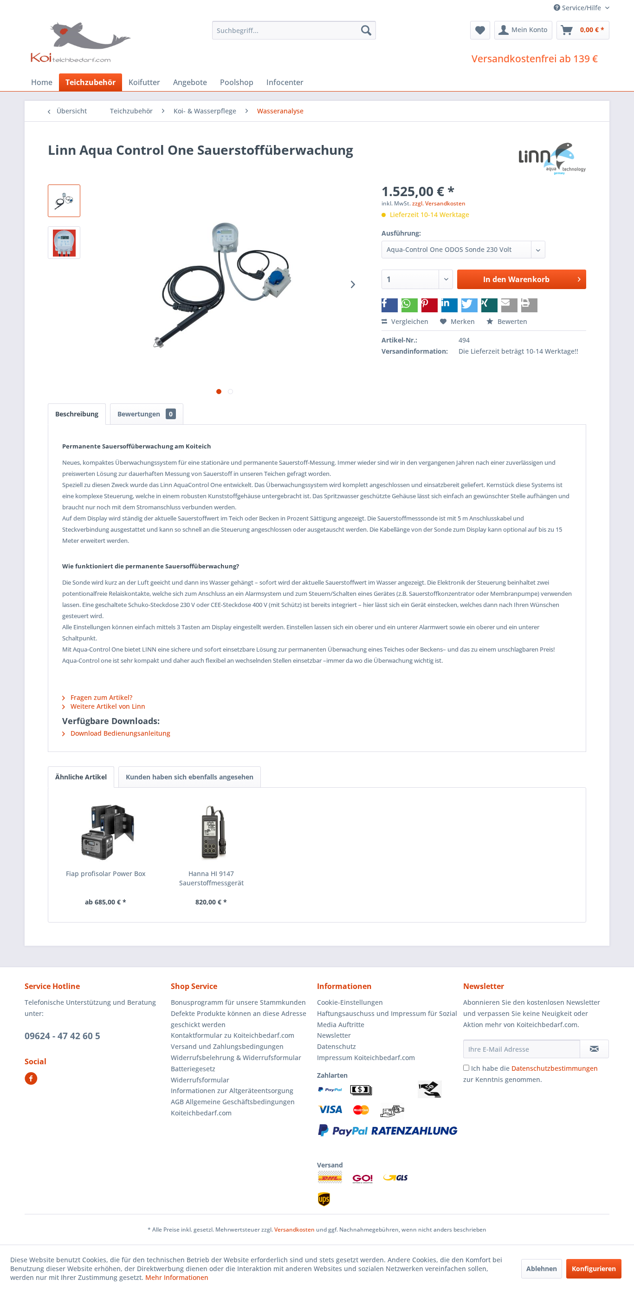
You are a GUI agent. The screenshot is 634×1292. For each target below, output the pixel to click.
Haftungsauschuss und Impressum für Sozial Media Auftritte (387, 1019)
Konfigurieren (594, 1268)
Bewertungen (145, 413)
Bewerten (511, 321)
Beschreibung (76, 413)
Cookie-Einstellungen (350, 1002)
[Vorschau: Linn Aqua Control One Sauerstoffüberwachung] (64, 201)
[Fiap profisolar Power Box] (106, 831)
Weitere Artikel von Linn (107, 706)
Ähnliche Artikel (81, 776)
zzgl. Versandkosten (439, 203)
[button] (390, 305)
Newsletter (334, 1035)
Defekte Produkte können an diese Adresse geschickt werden (238, 1019)
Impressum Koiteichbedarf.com (366, 1057)
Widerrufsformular (200, 1079)
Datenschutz (336, 1046)
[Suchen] (366, 30)
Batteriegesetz (193, 1068)
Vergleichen (408, 321)
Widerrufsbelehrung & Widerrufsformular (236, 1057)
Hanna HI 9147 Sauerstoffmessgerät (211, 878)
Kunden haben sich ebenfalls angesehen (189, 776)
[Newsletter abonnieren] (594, 1049)
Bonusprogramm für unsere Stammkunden (238, 1002)
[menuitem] (294, 30)
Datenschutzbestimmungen (554, 1068)
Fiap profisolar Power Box (106, 873)
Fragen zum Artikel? (100, 697)
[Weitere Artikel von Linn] (552, 159)
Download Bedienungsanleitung (119, 733)
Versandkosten (294, 1229)
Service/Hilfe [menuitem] (581, 7)
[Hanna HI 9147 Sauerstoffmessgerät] (212, 831)
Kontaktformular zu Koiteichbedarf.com (232, 1035)
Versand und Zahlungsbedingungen (227, 1046)
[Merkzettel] (480, 30)
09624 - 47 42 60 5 (62, 1036)
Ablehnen (541, 1268)
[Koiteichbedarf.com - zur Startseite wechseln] (82, 42)
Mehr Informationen (176, 1277)
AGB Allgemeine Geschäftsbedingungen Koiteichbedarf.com (233, 1107)
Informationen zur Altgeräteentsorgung (232, 1090)
